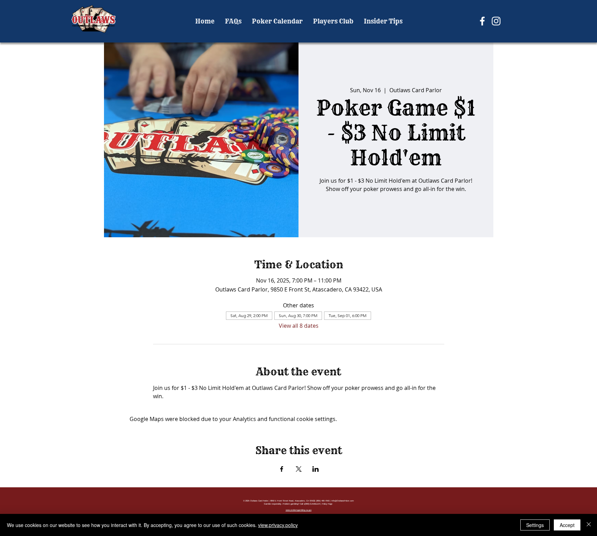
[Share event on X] (298, 469)
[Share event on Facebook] (281, 469)
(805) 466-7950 (322, 501)
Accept (567, 524)
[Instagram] (496, 21)
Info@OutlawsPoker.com (342, 501)
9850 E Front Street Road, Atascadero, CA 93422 (292, 501)
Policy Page (327, 504)
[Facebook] (482, 21)
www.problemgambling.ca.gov (299, 510)
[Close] (589, 524)
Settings (535, 524)
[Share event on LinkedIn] (315, 469)
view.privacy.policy (278, 524)
